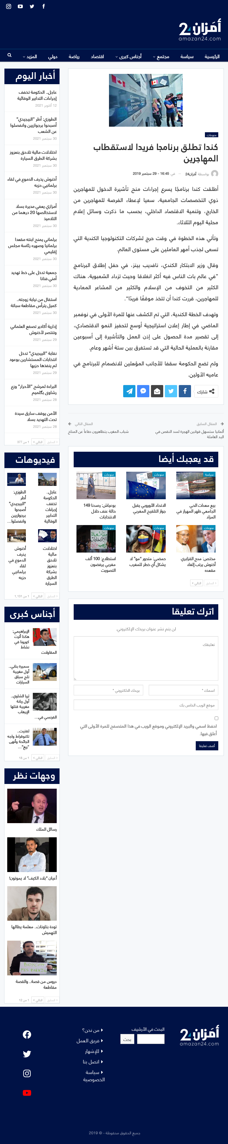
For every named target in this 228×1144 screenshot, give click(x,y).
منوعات (211, 134)
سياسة (187, 55)
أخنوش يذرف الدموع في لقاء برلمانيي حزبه (32, 181)
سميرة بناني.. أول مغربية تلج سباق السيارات (19, 673)
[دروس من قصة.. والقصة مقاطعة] (32, 958)
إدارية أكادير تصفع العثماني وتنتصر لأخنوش (34, 329)
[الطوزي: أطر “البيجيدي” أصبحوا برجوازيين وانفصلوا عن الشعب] (16, 479)
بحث (127, 1039)
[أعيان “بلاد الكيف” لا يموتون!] (32, 854)
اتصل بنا (91, 1061)
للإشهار (92, 1050)
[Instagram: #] (26, 1073)
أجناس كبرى (131, 55)
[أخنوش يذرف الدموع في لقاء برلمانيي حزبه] (16, 535)
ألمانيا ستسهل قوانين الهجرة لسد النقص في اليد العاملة (189, 434)
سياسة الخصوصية (94, 1075)
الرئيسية (212, 55)
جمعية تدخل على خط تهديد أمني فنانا (34, 275)
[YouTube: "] (26, 1092)
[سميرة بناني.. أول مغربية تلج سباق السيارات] (45, 672)
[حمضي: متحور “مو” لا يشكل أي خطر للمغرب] (145, 539)
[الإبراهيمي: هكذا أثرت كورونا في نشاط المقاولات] (45, 637)
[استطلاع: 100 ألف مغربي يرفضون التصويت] (96, 539)
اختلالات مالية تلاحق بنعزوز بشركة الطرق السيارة (33, 155)
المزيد (32, 55)
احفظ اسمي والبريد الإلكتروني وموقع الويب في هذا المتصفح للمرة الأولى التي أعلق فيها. (148, 729)
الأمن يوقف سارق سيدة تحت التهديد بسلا (36, 416)
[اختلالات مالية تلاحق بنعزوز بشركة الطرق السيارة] (47, 535)
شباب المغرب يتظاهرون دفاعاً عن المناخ (98, 431)
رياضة (74, 55)
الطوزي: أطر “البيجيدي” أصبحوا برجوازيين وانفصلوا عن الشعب (33, 124)
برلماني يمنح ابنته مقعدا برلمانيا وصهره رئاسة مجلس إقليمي (32, 245)
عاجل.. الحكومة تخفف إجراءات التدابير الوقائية (37, 95)
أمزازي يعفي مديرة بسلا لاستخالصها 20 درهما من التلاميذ (34, 212)
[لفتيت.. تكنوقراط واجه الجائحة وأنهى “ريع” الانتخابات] (45, 737)
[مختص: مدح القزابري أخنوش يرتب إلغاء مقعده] (195, 539)
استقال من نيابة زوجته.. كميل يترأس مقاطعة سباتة (34, 302)
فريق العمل (88, 1040)
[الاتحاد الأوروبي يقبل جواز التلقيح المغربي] (145, 485)
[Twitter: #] (26, 1053)
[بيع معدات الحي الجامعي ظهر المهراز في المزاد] (195, 485)
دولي (53, 55)
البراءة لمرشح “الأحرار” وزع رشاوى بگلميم (34, 389)
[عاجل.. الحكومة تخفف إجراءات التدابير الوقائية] (47, 479)
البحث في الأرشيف (148, 1028)
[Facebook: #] (26, 1034)
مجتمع (163, 55)
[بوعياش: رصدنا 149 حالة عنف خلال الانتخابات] (96, 485)
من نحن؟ (90, 1029)
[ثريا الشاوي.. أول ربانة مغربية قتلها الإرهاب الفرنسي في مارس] (45, 702)
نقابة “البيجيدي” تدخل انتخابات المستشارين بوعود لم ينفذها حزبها (33, 359)
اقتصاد (97, 55)
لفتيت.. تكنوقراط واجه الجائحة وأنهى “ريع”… (18, 738)
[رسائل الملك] (32, 806)
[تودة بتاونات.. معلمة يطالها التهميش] (32, 903)
